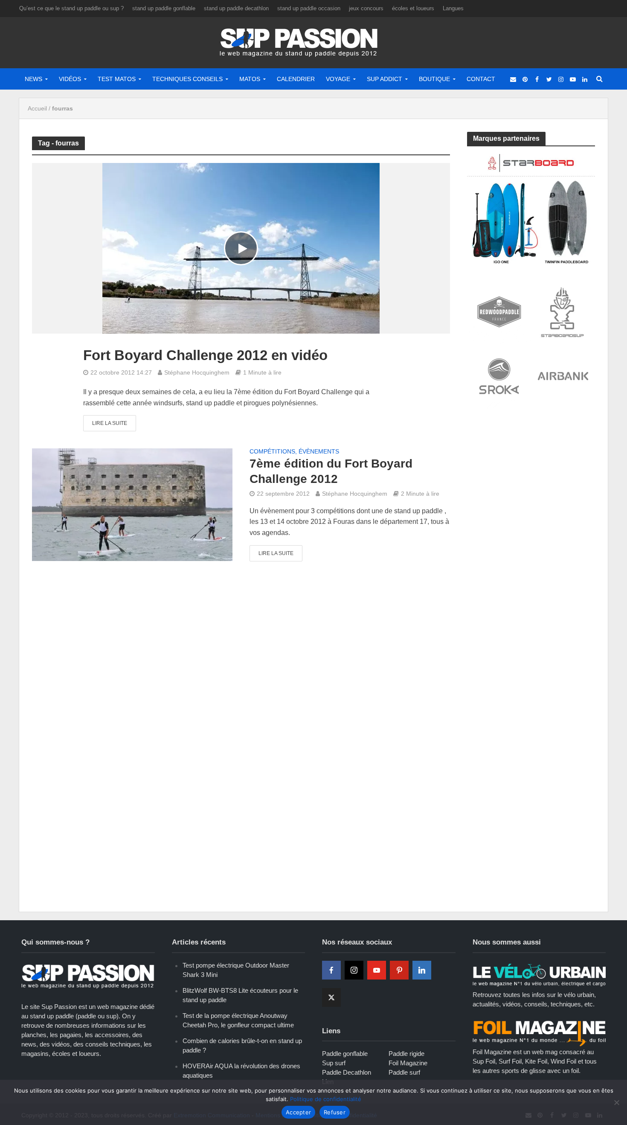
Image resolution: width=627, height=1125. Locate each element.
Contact (481, 79)
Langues (453, 8)
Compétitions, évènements (294, 451)
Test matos (117, 79)
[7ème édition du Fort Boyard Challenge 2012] (132, 504)
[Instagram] (354, 970)
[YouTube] (376, 970)
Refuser (334, 1112)
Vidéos (70, 79)
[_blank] (513, 79)
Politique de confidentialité (325, 1099)
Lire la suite (109, 423)
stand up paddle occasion (308, 8)
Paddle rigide (406, 1053)
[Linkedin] (421, 970)
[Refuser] (616, 1102)
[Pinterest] (399, 970)
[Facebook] (331, 970)
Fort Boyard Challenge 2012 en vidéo (205, 355)
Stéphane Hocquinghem (196, 372)
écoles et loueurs (413, 8)
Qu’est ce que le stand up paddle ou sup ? (71, 8)
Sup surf (333, 1063)
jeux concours (366, 8)
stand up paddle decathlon (236, 8)
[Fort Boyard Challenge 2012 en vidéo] (241, 248)
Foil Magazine (408, 1063)
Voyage (338, 79)
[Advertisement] (531, 478)
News (33, 79)
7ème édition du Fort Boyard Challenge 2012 (331, 471)
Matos (249, 79)
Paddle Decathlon (346, 1072)
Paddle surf (404, 1072)
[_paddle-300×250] (531, 208)
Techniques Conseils (187, 79)
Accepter (298, 1112)
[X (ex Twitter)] (331, 997)
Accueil (37, 108)
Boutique (434, 79)
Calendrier (296, 79)
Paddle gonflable (345, 1053)
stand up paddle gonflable (163, 8)
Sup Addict (384, 79)
